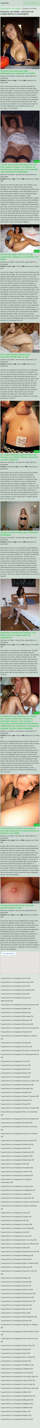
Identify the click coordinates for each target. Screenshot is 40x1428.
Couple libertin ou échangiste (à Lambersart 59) (17, 1198)
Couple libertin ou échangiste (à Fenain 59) (15, 1104)
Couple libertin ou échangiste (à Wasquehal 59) (17, 1400)
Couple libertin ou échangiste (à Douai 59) (15, 1077)
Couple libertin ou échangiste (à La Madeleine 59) (18, 1190)
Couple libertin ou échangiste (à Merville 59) (16, 1259)
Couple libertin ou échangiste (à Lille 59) (15, 1220)
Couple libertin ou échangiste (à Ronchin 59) (16, 1309)
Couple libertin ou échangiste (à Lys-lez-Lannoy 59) (18, 1240)
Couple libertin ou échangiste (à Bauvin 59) (15, 1012)
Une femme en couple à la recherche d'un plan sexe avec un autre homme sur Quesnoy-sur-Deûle (19, 830)
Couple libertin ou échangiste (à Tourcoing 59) (17, 1373)
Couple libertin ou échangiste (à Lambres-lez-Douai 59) (20, 1202)
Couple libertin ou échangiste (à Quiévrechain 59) (18, 1301)
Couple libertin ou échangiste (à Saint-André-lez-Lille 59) (19, 1340)
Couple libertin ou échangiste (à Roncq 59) (15, 1313)
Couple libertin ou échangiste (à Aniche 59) (16, 978)
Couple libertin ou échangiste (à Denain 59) (16, 1073)
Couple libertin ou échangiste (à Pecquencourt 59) (18, 1293)
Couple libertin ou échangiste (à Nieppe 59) (16, 1278)
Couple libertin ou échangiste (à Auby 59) (15, 994)
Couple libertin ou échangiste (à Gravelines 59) (17, 1144)
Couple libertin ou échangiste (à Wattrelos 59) (16, 1407)
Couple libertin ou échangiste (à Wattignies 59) (17, 1404)
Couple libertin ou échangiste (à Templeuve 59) (17, 1365)
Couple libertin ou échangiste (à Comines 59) (16, 1047)
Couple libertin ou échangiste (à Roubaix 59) (16, 1321)
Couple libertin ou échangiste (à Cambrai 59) (16, 1032)
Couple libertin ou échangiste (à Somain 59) (16, 1361)
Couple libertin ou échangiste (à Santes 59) (16, 1349)
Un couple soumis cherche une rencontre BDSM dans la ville (15, 355)
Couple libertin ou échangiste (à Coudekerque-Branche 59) (20, 1055)
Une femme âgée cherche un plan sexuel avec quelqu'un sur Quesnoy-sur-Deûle (19, 256)
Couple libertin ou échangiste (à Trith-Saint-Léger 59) (19, 1376)
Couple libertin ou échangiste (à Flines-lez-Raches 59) (19, 1119)
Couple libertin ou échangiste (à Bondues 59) (16, 1020)
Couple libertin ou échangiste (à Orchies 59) (16, 1286)
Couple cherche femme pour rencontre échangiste (19, 533)
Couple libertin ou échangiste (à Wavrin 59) (15, 1411)
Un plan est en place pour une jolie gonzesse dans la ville (17, 906)
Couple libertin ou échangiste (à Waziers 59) (16, 1415)
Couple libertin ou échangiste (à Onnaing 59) (16, 1282)
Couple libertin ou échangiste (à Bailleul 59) (16, 1008)
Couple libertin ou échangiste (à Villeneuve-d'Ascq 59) (19, 1388)
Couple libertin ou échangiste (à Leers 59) (15, 1213)
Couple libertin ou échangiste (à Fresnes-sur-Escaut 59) (19, 1128)
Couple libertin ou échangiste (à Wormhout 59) (17, 1419)
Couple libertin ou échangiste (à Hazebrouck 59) (17, 1160)
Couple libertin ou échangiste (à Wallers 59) (16, 1392)
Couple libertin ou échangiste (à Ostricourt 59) (17, 1289)
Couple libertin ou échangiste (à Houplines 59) (17, 1168)
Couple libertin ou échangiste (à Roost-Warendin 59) (19, 1317)
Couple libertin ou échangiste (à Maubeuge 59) (17, 1255)
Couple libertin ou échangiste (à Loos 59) (15, 1232)
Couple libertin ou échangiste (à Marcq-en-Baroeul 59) (20, 1244)
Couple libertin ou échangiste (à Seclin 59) (15, 1353)
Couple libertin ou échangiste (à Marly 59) (15, 1248)
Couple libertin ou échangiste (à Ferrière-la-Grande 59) (20, 1108)
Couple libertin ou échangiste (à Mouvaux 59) (16, 1267)
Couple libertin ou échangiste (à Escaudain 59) (17, 1088)
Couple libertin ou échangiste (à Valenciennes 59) (18, 1380)
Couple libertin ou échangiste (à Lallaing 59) (16, 1194)
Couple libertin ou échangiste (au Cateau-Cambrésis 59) (19, 1207)
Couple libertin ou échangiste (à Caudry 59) (16, 1043)
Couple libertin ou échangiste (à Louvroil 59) (16, 1236)
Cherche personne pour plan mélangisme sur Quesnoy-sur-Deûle (17, 72)
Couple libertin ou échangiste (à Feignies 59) (16, 1100)
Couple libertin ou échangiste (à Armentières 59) (17, 990)
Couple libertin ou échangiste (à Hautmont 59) (17, 1156)
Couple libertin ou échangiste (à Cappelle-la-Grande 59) (19, 1037)
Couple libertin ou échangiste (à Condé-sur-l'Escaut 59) (20, 1050)
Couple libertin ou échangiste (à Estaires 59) (16, 1092)
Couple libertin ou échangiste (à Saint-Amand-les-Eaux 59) (20, 1333)
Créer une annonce (31, 3)
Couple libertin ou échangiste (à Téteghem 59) (17, 1369)
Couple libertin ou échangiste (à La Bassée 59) (17, 1175)
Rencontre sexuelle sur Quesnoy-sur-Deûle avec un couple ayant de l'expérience (18, 635)
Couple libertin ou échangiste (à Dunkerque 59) (17, 1085)
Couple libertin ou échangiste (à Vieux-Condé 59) (18, 1384)
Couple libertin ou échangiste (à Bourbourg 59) (17, 1024)
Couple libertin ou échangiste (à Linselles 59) (16, 1224)
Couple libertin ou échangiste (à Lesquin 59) (16, 1217)
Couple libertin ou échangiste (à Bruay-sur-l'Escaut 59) (20, 1028)
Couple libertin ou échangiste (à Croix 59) (15, 1061)
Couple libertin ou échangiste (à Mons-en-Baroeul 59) (19, 1263)
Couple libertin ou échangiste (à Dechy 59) (15, 1069)
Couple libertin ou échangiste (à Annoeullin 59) (17, 982)
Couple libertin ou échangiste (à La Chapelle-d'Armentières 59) (16, 1180)
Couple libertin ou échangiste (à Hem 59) (15, 1164)
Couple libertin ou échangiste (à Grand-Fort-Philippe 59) (19, 1135)
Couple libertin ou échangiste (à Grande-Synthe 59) (18, 1140)
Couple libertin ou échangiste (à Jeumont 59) (16, 1172)
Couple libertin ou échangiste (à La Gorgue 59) (17, 1186)
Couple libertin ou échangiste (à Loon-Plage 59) (17, 1228)
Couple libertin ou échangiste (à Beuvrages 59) (17, 1016)
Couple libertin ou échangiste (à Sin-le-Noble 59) (18, 1357)
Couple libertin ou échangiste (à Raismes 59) (16, 1305)
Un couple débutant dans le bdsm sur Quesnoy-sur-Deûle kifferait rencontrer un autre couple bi (19, 457)
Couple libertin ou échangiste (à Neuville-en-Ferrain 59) (19, 1272)
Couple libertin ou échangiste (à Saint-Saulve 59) (18, 1345)
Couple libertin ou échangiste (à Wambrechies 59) (18, 1396)
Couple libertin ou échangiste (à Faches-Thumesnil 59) (20, 1096)
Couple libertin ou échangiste (10, 8)
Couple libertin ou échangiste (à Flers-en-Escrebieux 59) (19, 1113)
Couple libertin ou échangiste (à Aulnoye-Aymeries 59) (20, 1005)
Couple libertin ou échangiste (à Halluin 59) (16, 1148)
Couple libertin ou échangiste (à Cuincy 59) (16, 1065)
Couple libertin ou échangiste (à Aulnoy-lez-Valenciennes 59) (16, 999)
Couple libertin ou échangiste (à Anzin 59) (15, 986)
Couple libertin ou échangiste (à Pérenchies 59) (17, 1297)
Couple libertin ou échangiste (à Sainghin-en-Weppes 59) (19, 1326)
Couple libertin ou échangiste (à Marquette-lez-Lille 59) (20, 1251)
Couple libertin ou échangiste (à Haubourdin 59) (17, 1152)
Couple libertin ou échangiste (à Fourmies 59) (16, 1123)
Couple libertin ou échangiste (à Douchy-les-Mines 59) (20, 1081)
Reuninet (4, 3)
